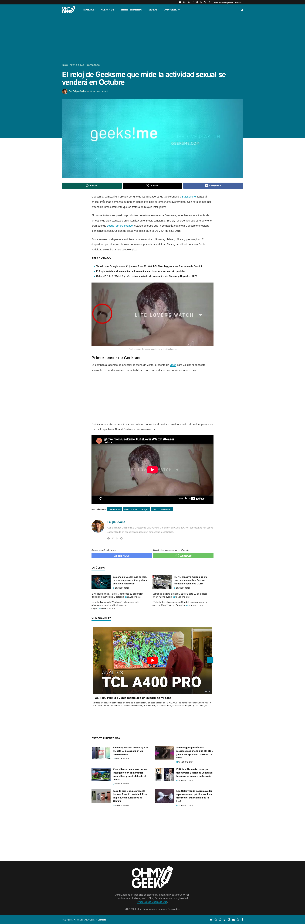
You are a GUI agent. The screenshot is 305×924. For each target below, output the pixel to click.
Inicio (65, 65)
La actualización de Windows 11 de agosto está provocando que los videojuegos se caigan (115, 605)
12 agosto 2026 (185, 780)
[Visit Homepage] (68, 9)
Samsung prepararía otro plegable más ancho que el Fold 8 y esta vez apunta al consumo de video (194, 752)
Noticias (88, 9)
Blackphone (189, 196)
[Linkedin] (117, 538)
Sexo (154, 509)
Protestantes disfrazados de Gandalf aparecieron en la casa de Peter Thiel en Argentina (179, 603)
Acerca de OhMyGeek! (223, 2)
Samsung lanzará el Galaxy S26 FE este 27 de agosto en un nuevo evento (179, 595)
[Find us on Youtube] (180, 2)
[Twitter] (113, 538)
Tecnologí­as (77, 65)
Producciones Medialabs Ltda (152, 901)
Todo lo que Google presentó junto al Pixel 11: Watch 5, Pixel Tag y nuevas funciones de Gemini (149, 266)
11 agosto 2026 (185, 805)
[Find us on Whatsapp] (189, 2)
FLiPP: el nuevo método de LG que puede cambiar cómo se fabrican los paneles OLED (190, 580)
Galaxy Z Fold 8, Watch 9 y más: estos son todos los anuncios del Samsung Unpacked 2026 (146, 276)
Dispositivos (93, 65)
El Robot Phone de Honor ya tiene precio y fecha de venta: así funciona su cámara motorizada (194, 772)
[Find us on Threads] (197, 2)
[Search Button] (242, 9)
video (173, 364)
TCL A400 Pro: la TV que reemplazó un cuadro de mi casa (132, 697)
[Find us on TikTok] (193, 2)
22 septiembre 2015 (99, 91)
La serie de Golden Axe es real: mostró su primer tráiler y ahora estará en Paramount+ (130, 580)
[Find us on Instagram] (184, 2)
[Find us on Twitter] (205, 2)
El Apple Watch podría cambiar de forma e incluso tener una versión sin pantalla (140, 271)
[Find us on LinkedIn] (201, 2)
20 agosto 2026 (121, 587)
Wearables (166, 509)
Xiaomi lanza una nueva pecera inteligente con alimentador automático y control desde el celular (130, 774)
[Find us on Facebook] (209, 2)
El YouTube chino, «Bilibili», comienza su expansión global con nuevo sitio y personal (117, 595)
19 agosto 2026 (182, 597)
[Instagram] (121, 538)
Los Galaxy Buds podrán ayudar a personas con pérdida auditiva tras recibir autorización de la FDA (194, 796)
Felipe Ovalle (79, 91)
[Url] (108, 538)
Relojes (145, 509)
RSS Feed (66, 919)
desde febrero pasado (120, 225)
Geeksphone (130, 509)
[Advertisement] (152, 39)
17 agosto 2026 (185, 761)
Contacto (239, 2)
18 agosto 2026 (195, 605)
